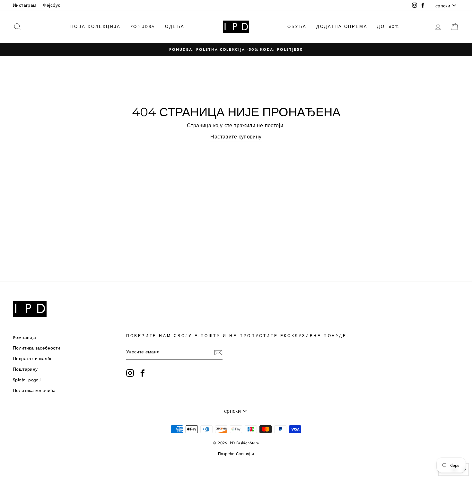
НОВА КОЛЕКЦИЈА (95, 26)
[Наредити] (218, 352)
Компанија (24, 337)
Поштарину (25, 369)
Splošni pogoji (27, 380)
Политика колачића (34, 390)
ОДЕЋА (175, 26)
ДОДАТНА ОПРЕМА (341, 26)
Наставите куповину (235, 136)
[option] (236, 49)
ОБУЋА (297, 26)
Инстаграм (25, 5)
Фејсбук (51, 5)
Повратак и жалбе (33, 358)
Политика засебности (36, 348)
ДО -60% (388, 26)
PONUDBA (142, 26)
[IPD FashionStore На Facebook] (142, 373)
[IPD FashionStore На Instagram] (130, 373)
